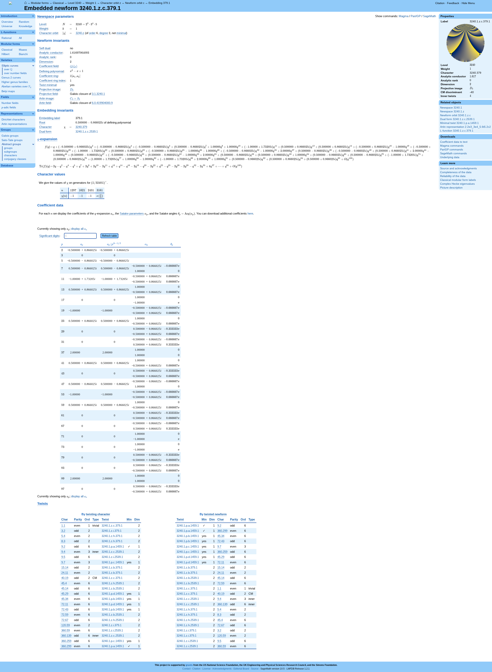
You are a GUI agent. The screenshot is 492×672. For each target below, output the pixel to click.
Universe (7, 26)
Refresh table (109, 235)
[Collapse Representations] (33, 113)
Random (24, 21)
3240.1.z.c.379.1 (112, 525)
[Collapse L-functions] (33, 32)
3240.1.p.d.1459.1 (113, 593)
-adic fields (9, 107)
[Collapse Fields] (33, 97)
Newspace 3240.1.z (452, 111)
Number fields (10, 103)
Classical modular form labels (458, 180)
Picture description (451, 187)
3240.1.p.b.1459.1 (113, 598)
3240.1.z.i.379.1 (111, 530)
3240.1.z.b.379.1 (112, 567)
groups (8, 148)
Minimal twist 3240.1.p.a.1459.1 (459, 123)
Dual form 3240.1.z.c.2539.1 (457, 119)
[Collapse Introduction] (33, 16)
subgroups (10, 151)
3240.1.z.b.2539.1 (113, 588)
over (8, 69)
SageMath (429, 16)
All (20, 38)
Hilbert (5, 54)
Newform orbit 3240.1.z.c (455, 115)
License (206, 668)
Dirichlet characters (13, 119)
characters (10, 155)
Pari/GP (416, 16)
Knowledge (25, 26)
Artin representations (14, 124)
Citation (440, 3)
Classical (58, 2)
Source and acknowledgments (458, 168)
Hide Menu (468, 3)
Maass (23, 49)
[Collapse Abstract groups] (33, 144)
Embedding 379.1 (159, 2)
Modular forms (40, 2)
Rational (7, 38)
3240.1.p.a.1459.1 (113, 546)
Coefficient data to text (453, 141)
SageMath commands (453, 153)
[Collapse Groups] (33, 129)
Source (254, 668)
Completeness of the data (455, 172)
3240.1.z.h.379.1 (112, 536)
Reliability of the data (452, 176)
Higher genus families (15, 82)
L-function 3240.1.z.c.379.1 (456, 130)
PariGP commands (451, 149)
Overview (7, 21)
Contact (186, 668)
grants (189, 665)
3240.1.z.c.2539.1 (87, 131)
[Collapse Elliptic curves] (33, 65)
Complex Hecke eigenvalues (457, 183)
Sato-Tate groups (12, 140)
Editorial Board (241, 668)
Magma (403, 16)
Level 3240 (74, 2)
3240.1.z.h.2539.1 (113, 583)
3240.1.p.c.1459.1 (113, 562)
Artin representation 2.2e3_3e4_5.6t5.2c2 (465, 126)
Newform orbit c (134, 2)
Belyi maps (8, 91)
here (250, 213)
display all (79, 228)
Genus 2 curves (11, 77)
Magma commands (452, 145)
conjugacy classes (15, 159)
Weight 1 (91, 2)
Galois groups (10, 135)
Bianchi (23, 54)
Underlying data (449, 157)
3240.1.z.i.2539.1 (112, 556)
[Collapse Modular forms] (33, 43)
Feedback (453, 3)
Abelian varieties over (16, 86)
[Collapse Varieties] (33, 60)
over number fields (15, 73)
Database (7, 165)
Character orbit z (111, 2)
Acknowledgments (222, 668)
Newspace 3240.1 (451, 107)
